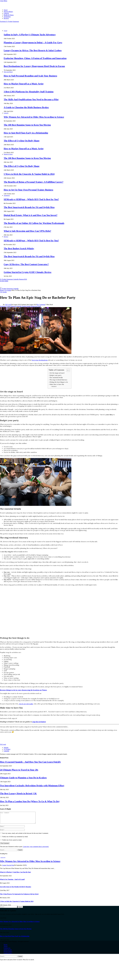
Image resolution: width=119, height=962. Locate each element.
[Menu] (0, 287)
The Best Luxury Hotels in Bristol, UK (18, 793)
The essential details (56, 377)
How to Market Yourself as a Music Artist (23, 83)
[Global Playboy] (10, 27)
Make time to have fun (57, 384)
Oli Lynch (8, 304)
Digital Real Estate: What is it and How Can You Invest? (30, 215)
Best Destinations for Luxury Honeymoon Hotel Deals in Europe (34, 66)
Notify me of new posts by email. (12, 840)
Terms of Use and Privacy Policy (92, 955)
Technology (7, 16)
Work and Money (8, 72)
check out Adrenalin (26, 704)
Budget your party (55, 375)
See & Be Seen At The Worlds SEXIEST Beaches (15, 887)
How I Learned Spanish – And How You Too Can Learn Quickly (30, 762)
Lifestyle (6, 13)
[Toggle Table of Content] (67, 370)
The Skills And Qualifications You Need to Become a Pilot (31, 99)
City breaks (3, 292)
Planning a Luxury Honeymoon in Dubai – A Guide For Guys (33, 42)
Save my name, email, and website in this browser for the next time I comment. (25, 833)
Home (5, 944)
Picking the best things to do (59, 382)
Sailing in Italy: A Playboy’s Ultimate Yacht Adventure (30, 34)
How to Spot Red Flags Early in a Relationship (26, 133)
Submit (20, 956)
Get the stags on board (57, 373)
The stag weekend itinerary (58, 380)
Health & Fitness (9, 15)
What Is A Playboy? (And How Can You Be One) (15, 872)
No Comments (41, 304)
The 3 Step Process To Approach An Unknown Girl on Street (19, 894)
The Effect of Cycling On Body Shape (21, 140)
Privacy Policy (8, 951)
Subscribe (89, 950)
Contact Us (7, 948)
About (5, 946)
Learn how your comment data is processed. (36, 846)
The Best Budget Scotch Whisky (19, 248)
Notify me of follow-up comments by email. (15, 836)
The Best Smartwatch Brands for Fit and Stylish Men (29, 207)
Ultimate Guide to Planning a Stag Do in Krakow (23, 777)
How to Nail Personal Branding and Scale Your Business (30, 76)
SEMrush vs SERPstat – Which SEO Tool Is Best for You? (31, 199)
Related (54, 386)
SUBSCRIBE (4, 281)
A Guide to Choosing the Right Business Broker (26, 107)
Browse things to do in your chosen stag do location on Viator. (23, 690)
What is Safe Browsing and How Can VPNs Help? (27, 231)
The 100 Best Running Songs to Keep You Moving (27, 125)
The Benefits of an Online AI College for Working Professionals (34, 223)
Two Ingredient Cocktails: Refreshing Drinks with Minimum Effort (32, 785)
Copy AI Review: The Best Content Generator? (26, 264)
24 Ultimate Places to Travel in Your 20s (19, 770)
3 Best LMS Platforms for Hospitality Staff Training (28, 91)
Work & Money (8, 11)
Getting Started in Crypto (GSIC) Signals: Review (27, 272)
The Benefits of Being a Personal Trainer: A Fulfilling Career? (33, 182)
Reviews (6, 18)
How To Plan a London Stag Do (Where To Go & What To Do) (29, 801)
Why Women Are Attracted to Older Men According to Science (34, 117)
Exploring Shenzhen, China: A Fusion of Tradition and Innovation (35, 58)
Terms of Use (8, 949)
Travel (5, 10)
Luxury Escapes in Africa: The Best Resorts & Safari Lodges (33, 50)
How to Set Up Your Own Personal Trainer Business (28, 190)
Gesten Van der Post (8, 865)
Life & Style (3, 857)
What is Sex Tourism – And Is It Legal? (12, 879)
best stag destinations (40, 360)
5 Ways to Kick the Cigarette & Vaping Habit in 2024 (29, 174)
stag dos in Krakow (39, 722)
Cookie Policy (8, 953)
